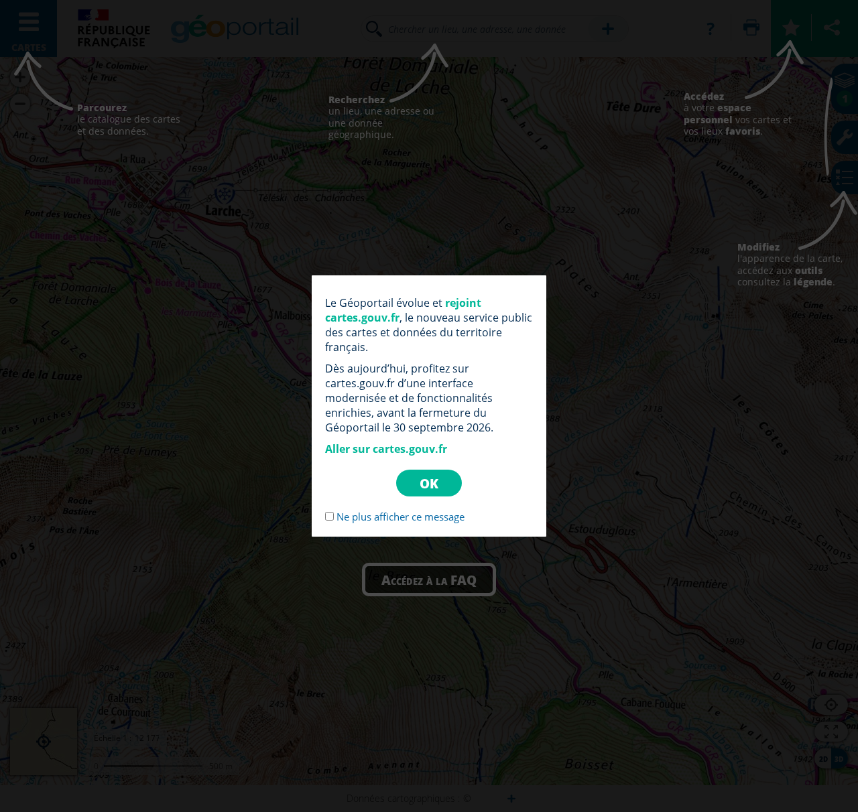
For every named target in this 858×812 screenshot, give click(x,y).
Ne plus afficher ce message (400, 516)
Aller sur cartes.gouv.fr (386, 449)
